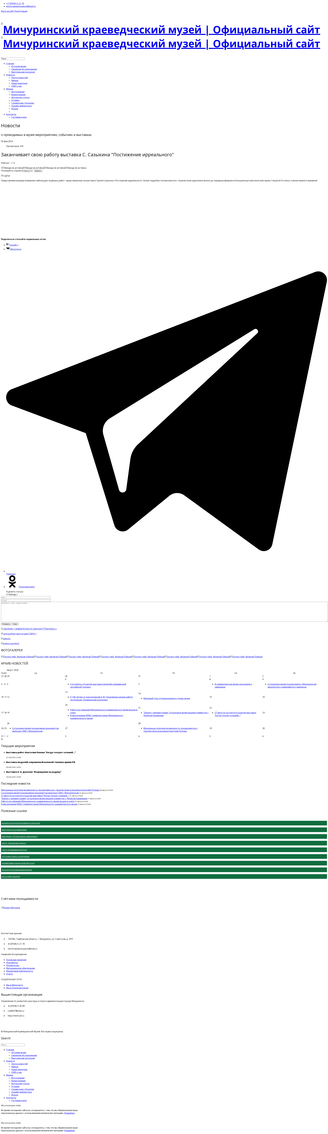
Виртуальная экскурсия (23, 72)
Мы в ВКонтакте (14, 985)
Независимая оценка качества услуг (18, 863)
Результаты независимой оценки (17, 870)
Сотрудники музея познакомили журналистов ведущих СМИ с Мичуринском (35, 730)
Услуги (9, 973)
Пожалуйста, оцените (12, 170)
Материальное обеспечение (20, 968)
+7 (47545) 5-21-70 (15, 3)
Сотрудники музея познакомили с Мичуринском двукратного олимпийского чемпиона (292, 685)
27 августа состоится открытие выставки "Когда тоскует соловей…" (235, 714)
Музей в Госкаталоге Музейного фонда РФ (21, 823)
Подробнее (69, 1113)
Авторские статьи (20, 97)
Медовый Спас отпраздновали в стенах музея (166, 698)
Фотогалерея (17, 91)
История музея (18, 66)
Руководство (12, 965)
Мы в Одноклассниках (17, 987)
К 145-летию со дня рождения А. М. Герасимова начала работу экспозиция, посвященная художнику (101, 698)
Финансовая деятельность (19, 971)
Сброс (15, 624)
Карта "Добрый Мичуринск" (14, 843)
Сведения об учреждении (24, 69)
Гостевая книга (19, 117)
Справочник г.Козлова (22, 103)
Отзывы (15, 100)
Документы (12, 962)
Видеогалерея (18, 94)
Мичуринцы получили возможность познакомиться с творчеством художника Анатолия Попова (170, 730)
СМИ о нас (16, 86)
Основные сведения (16, 959)
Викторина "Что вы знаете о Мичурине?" (20, 836)
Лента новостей (19, 77)
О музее (10, 63)
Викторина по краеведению (14, 830)
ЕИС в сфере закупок (11, 876)
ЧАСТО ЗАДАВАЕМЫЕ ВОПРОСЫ (14, 850)
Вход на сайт (7, 11)
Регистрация (20, 11)
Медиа (9, 89)
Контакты (11, 114)
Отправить (6, 624)
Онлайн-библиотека (21, 105)
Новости (10, 74)
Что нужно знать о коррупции (15, 856)
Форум (14, 108)
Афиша (14, 80)
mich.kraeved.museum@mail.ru (21, 6)
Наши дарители (19, 83)
